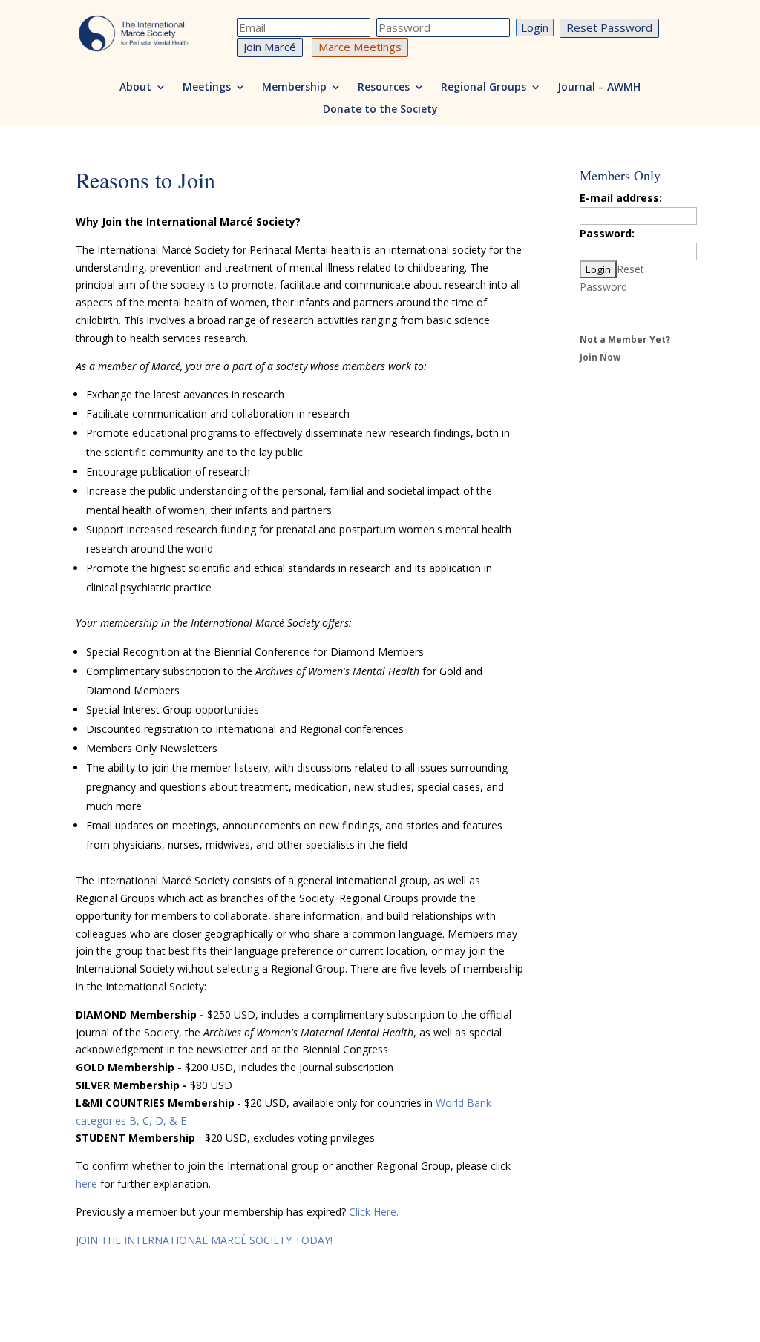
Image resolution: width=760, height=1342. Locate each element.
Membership (294, 87)
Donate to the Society (380, 110)
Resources (384, 87)
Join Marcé (270, 46)
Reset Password (609, 27)
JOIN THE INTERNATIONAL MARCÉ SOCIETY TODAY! (204, 1240)
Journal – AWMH (599, 87)
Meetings (207, 87)
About (135, 87)
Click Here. (374, 1212)
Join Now (600, 357)
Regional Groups (483, 87)
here (86, 1184)
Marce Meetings (359, 46)
